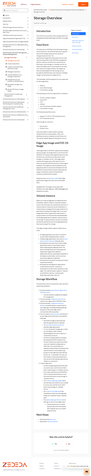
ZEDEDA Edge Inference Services (13, 27)
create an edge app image (54, 380)
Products (41, 463)
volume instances (52, 421)
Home (7, 15)
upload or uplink (54, 178)
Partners (56, 463)
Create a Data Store (13, 63)
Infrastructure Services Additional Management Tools (13, 107)
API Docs (24, 4)
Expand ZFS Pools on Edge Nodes (15, 90)
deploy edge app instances (54, 400)
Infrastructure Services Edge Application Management (15, 45)
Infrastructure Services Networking (13, 49)
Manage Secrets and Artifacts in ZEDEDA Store (15, 80)
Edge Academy (36, 4)
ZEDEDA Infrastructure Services (13, 35)
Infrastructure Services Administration (14, 112)
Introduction (6, 18)
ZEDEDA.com (57, 468)
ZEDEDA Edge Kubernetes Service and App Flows (14, 31)
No (69, 444)
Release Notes (7, 21)
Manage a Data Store (13, 71)
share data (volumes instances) (54, 325)
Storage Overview (10, 57)
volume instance (55, 314)
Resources (56, 466)
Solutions (41, 466)
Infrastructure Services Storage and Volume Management (15, 53)
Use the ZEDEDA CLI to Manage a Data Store (14, 75)
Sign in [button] (83, 4)
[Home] (9, 4)
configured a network (57, 299)
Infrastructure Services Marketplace (14, 99)
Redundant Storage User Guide (14, 85)
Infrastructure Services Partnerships (14, 119)
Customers (42, 468)
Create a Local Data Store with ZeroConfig (15, 67)
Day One (5, 24)
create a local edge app (53, 391)
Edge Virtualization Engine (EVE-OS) (14, 38)
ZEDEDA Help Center (40, 10)
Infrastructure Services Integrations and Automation (15, 115)
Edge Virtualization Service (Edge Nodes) (15, 41)
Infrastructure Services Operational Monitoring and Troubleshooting (13, 103)
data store (52, 419)
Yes (56, 444)
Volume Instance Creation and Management (13, 95)
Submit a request (68, 4)
